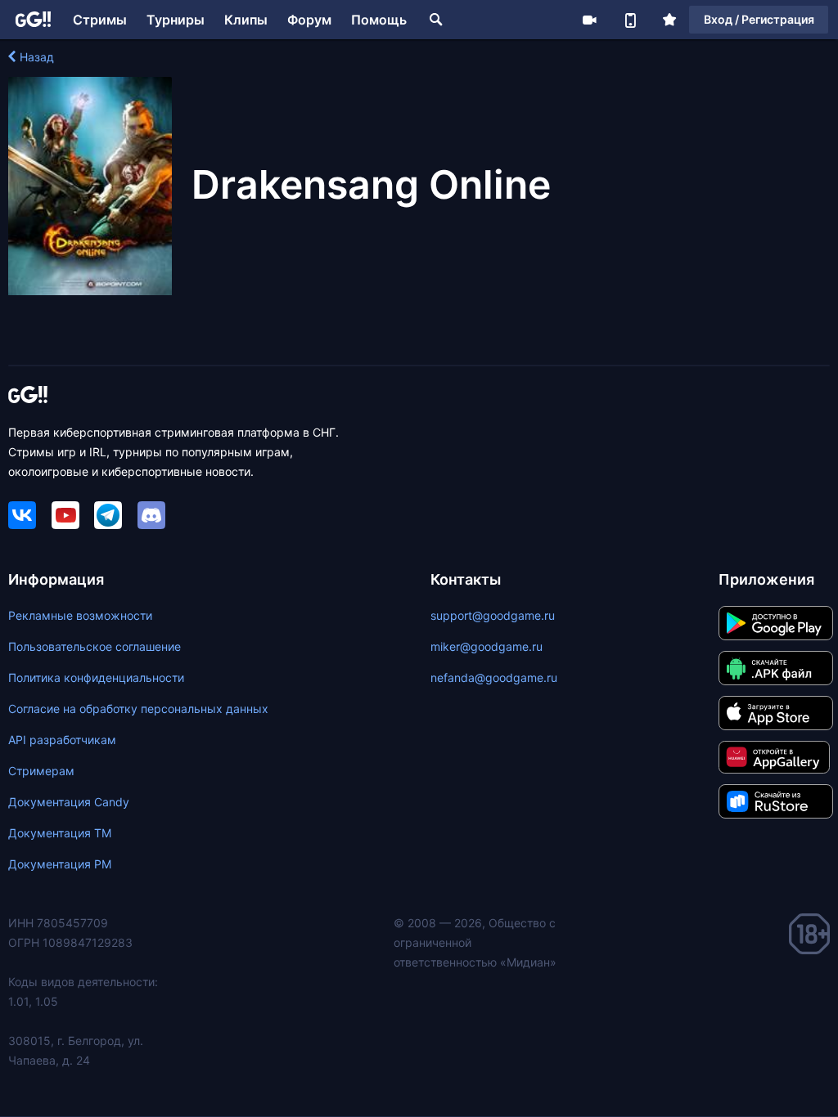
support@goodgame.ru (492, 615)
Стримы (100, 19)
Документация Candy (68, 802)
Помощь (379, 19)
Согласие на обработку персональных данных (138, 709)
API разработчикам (62, 740)
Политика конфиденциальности (96, 677)
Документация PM (59, 864)
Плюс (669, 19)
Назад (37, 57)
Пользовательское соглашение (94, 646)
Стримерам (41, 771)
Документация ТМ (59, 833)
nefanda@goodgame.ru (493, 677)
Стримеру (589, 19)
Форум (309, 19)
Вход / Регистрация (759, 19)
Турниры (175, 19)
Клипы (246, 19)
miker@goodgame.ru (486, 646)
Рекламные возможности (80, 615)
